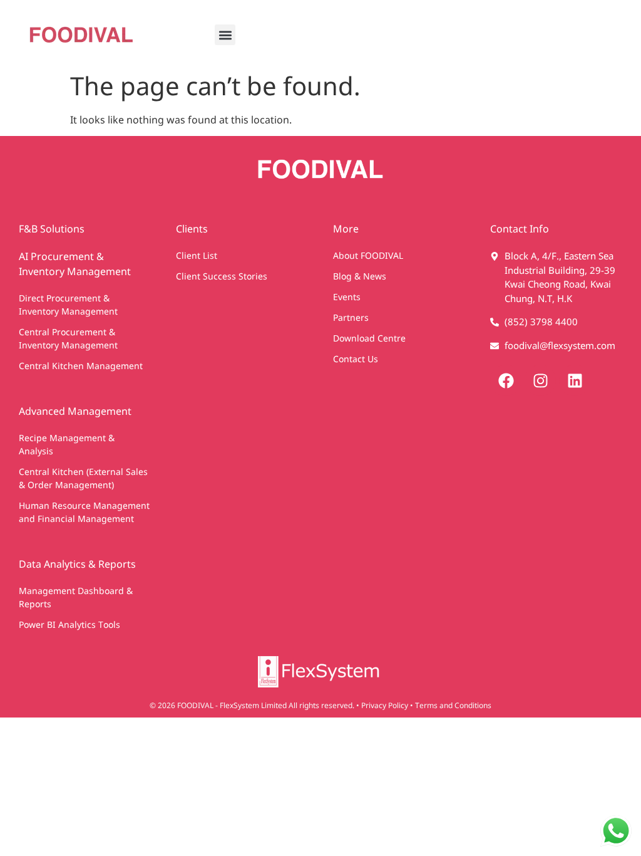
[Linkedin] (574, 380)
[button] (225, 34)
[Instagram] (540, 380)
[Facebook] (505, 380)
